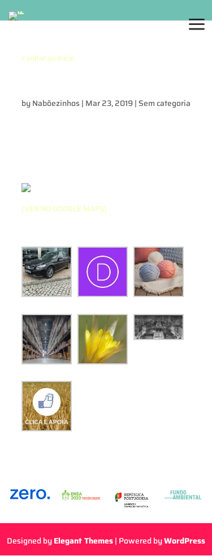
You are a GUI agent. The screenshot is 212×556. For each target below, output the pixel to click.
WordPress (184, 540)
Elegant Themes (83, 540)
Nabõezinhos (56, 103)
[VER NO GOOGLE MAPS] (64, 209)
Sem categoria (165, 103)
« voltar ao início (47, 58)
